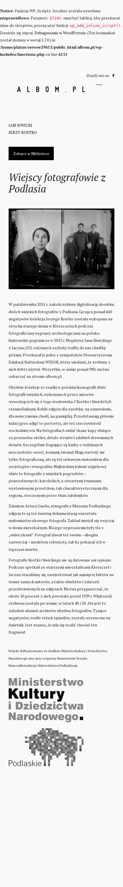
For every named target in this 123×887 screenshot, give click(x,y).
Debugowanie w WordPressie (60, 32)
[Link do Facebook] (112, 75)
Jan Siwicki (20, 125)
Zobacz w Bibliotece (31, 153)
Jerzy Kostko (23, 132)
